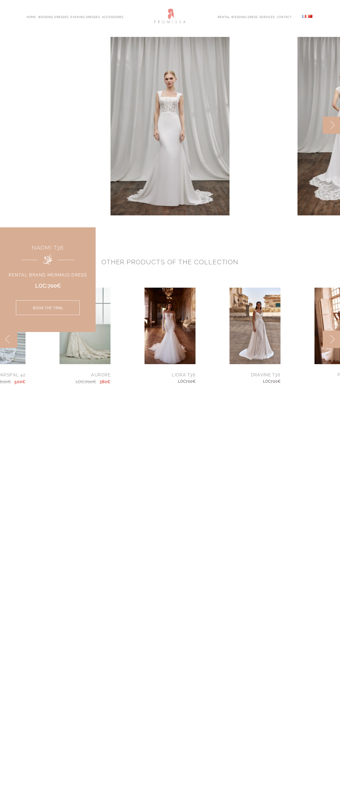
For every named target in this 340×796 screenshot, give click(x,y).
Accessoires (113, 16)
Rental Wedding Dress (238, 16)
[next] (331, 125)
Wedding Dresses (53, 16)
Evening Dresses (85, 16)
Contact (284, 16)
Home (31, 16)
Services (267, 16)
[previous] (314, 125)
